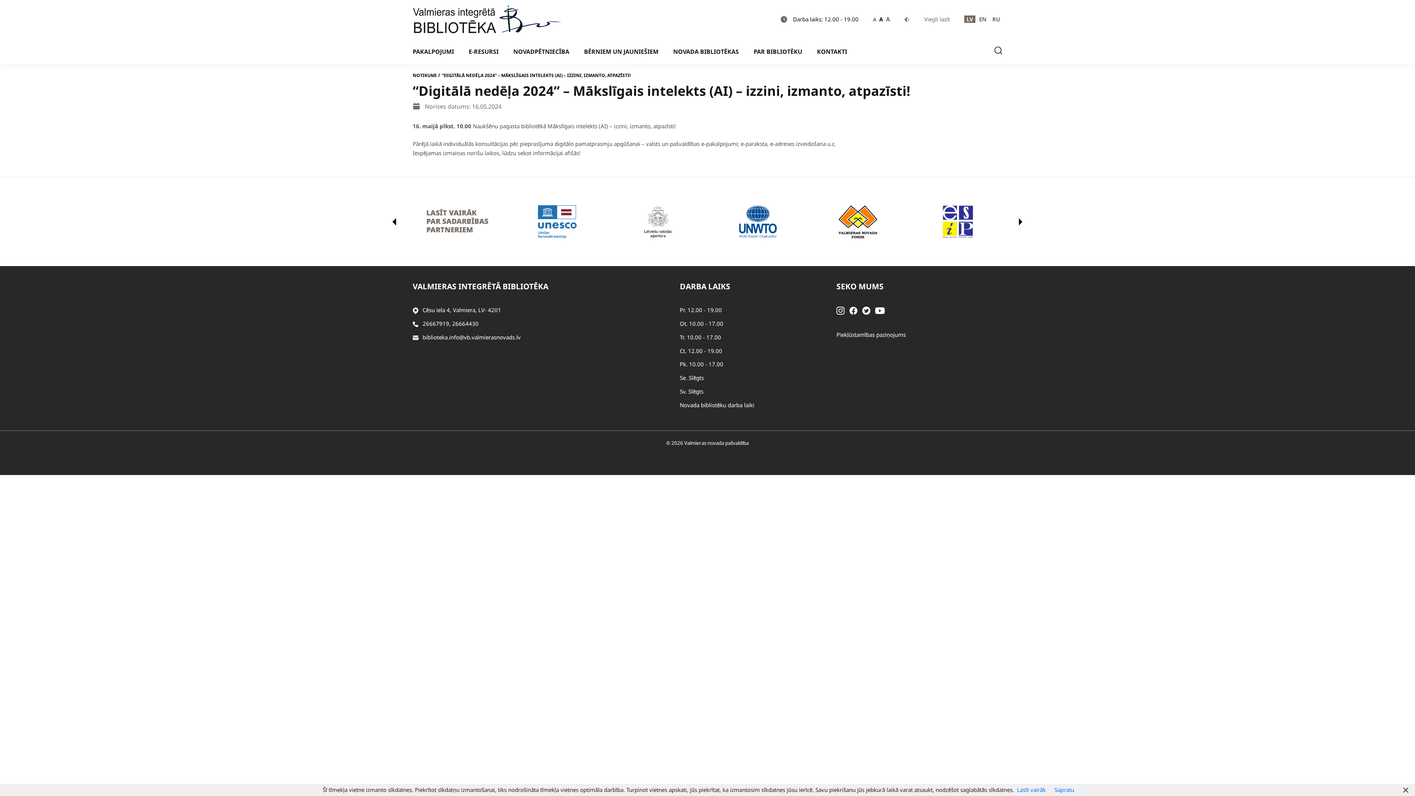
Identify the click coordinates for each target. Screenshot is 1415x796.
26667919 (436, 323)
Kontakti (832, 52)
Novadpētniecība (541, 52)
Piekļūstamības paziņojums (871, 334)
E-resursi (484, 52)
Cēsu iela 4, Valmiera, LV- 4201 (462, 310)
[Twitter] (866, 310)
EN (982, 19)
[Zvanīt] (416, 323)
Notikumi (425, 75)
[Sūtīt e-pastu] (416, 337)
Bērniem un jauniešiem (621, 52)
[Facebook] (853, 310)
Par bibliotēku (778, 52)
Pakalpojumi (433, 52)
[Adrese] (416, 310)
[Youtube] (880, 310)
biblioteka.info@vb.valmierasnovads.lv (472, 337)
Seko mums (860, 286)
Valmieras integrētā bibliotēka (480, 286)
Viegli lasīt (937, 19)
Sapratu (1064, 789)
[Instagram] (840, 310)
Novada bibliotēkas (706, 52)
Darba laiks (705, 286)
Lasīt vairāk (1031, 789)
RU (996, 19)
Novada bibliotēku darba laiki (717, 405)
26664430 (465, 323)
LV (970, 19)
